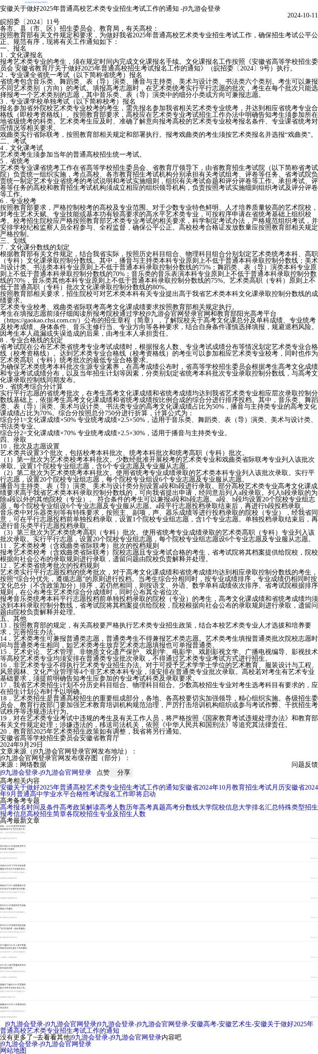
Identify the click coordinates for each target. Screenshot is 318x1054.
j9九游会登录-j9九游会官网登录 (36, 2)
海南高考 (3, 898)
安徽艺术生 (11, 997)
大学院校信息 (218, 807)
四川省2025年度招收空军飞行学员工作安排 (13, 847)
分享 (123, 772)
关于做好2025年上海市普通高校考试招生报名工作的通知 (13, 947)
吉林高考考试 (12, 878)
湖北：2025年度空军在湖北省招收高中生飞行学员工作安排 (13, 829)
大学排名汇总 (258, 807)
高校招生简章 (46, 813)
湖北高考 (3, 838)
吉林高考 (3, 878)
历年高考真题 (146, 807)
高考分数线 (182, 807)
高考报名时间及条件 (30, 807)
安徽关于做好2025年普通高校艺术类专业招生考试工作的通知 (89, 787)
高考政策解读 (79, 807)
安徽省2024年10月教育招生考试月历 (232, 787)
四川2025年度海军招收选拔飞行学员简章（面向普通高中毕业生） (13, 928)
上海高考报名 (12, 957)
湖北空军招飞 (12, 838)
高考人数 (112, 807)
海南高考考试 (12, 898)
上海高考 (3, 957)
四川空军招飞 (12, 858)
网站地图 (13, 1050)
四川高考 (3, 858)
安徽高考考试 (12, 1017)
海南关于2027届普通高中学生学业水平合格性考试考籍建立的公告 (13, 888)
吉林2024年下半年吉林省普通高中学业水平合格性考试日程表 (13, 868)
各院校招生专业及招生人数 (106, 813)
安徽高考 (3, 997)
